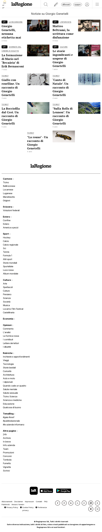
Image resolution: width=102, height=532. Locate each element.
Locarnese (8, 189)
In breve (7, 441)
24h (5, 434)
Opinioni (7, 325)
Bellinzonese (9, 186)
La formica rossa (11, 336)
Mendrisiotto (9, 197)
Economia (8, 318)
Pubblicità (6, 505)
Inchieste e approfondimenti (16, 356)
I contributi (8, 339)
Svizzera (8, 206)
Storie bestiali (9, 367)
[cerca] (46, 4)
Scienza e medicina (12, 400)
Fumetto (7, 463)
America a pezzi (10, 227)
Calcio (6, 241)
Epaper (78, 4)
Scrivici (6, 470)
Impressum (29, 502)
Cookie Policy (27, 507)
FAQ (45, 502)
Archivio (7, 438)
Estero (6, 216)
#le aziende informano (13, 424)
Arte (5, 283)
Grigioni (6, 200)
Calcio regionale (10, 244)
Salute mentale (10, 389)
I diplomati (8, 382)
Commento (8, 328)
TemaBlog (8, 413)
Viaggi (6, 360)
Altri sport (7, 259)
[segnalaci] (56, 4)
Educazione (8, 403)
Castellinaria (8, 312)
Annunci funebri (18, 505)
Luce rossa (8, 270)
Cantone (8, 178)
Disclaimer (18, 502)
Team (5, 449)
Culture (7, 280)
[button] (57, 503)
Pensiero (7, 294)
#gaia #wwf (8, 417)
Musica (6, 305)
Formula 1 (7, 255)
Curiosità (7, 371)
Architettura (8, 374)
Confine (6, 220)
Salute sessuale (10, 393)
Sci (4, 248)
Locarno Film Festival (13, 309)
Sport (6, 233)
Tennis (6, 252)
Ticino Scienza (10, 396)
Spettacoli (8, 287)
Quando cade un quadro (14, 385)
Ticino (6, 182)
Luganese (7, 193)
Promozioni (8, 452)
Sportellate (8, 266)
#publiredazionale (11, 421)
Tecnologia (8, 364)
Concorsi (7, 456)
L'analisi (6, 332)
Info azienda (9, 445)
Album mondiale (10, 273)
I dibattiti (7, 346)
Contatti (39, 502)
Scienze (7, 298)
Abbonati (66, 4)
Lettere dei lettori (11, 343)
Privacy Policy (12, 507)
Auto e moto (9, 378)
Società (6, 301)
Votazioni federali (11, 210)
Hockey (6, 237)
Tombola (7, 459)
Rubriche (8, 353)
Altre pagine (9, 430)
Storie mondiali (10, 262)
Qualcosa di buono (12, 407)
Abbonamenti (7, 502)
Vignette (7, 467)
